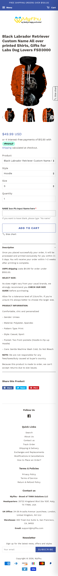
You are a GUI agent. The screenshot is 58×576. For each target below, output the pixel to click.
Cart (53, 7)
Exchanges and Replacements (29, 452)
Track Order (29, 444)
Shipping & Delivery (29, 448)
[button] (9, 234)
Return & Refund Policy (29, 482)
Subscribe (45, 549)
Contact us (29, 440)
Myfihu (38, 558)
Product (7, 155)
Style (5, 168)
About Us (29, 436)
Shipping (6, 147)
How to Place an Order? (29, 460)
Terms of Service (29, 478)
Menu (9, 7)
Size (4, 180)
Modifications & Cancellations (29, 456)
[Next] (52, 117)
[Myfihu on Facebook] (29, 416)
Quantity (7, 193)
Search (29, 432)
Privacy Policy (29, 474)
